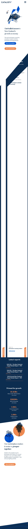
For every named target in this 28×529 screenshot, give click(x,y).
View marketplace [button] (10, 464)
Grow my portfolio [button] (10, 43)
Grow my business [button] (10, 48)
